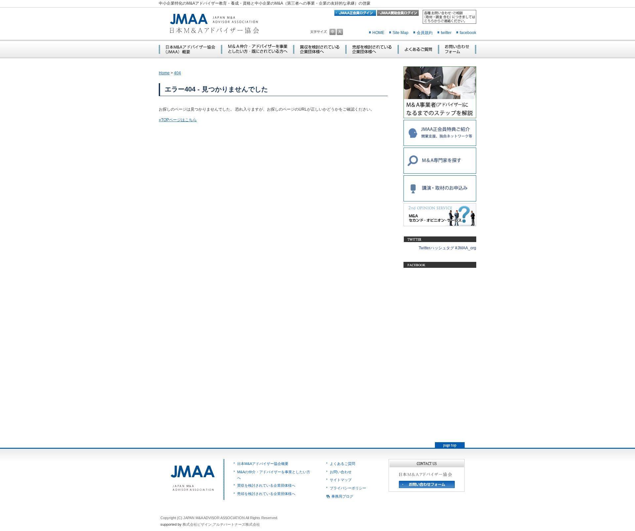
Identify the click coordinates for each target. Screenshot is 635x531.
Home (164, 73)
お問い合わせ (341, 472)
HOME (378, 32)
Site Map (400, 32)
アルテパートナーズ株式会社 (236, 524)
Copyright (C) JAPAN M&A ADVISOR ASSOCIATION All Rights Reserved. (219, 518)
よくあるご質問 (342, 464)
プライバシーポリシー (348, 488)
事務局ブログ (342, 496)
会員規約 (425, 32)
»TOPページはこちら (178, 120)
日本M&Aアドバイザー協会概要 (262, 464)
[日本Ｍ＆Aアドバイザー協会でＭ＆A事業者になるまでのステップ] (439, 117)
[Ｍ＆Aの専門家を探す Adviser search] (439, 172)
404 (177, 73)
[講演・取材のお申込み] (439, 200)
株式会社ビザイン (197, 524)
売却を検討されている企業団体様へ (266, 494)
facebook (468, 32)
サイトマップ (341, 480)
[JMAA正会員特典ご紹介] (439, 144)
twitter (446, 32)
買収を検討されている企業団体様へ (266, 485)
